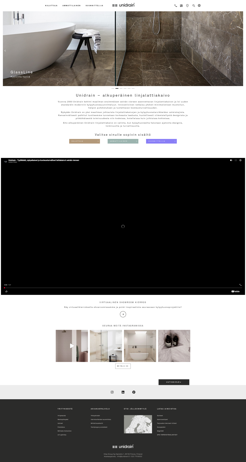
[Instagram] (112, 392)
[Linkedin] (123, 392)
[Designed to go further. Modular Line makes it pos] (140, 346)
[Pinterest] (133, 392)
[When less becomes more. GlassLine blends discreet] (106, 346)
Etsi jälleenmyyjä (135, 409)
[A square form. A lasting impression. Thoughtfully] (72, 346)
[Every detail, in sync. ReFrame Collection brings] (174, 346)
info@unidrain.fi (123, 456)
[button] (53, 6)
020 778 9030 (136, 456)
